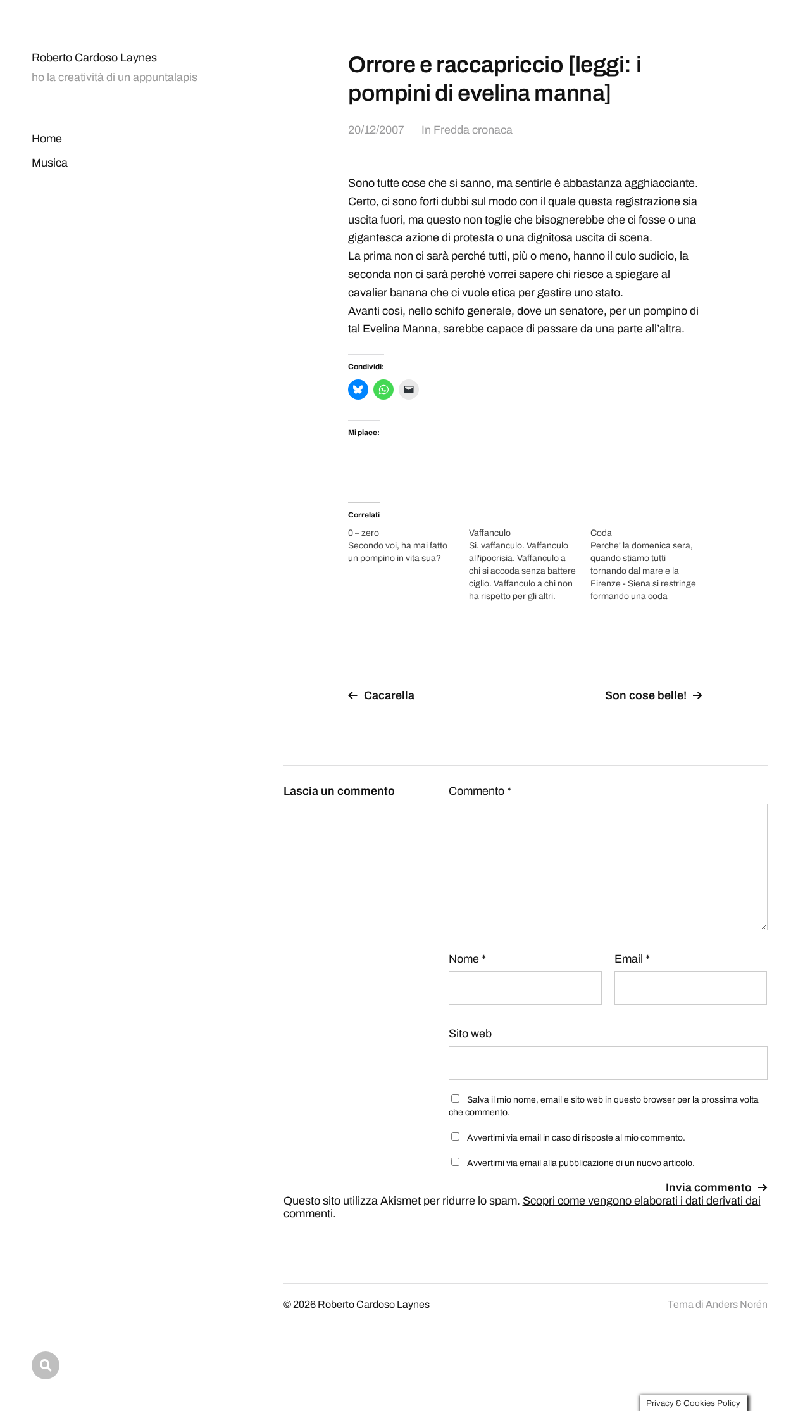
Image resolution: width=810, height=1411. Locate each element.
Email (632, 958)
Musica (50, 162)
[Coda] (650, 565)
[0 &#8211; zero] (408, 546)
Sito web (470, 1033)
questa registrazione (629, 201)
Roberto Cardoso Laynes (94, 57)
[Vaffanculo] (529, 565)
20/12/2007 (376, 129)
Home (47, 138)
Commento (480, 791)
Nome (467, 958)
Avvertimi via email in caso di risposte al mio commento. (576, 1137)
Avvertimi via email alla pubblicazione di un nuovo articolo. (581, 1163)
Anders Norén (737, 1304)
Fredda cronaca (473, 129)
